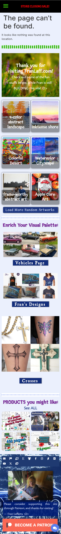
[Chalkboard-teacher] (17, 458)
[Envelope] (4, 458)
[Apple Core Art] (45, 187)
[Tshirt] (29, 458)
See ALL (30, 408)
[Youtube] (4, 464)
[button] (6, 6)
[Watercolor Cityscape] (45, 150)
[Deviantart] (48, 458)
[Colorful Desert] (16, 150)
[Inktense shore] (45, 114)
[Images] (17, 464)
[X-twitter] (11, 464)
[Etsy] (23, 458)
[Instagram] (42, 458)
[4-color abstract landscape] (16, 114)
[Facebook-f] (36, 458)
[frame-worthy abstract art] (16, 187)
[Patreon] (11, 458)
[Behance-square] (54, 458)
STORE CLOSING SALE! (35, 6)
